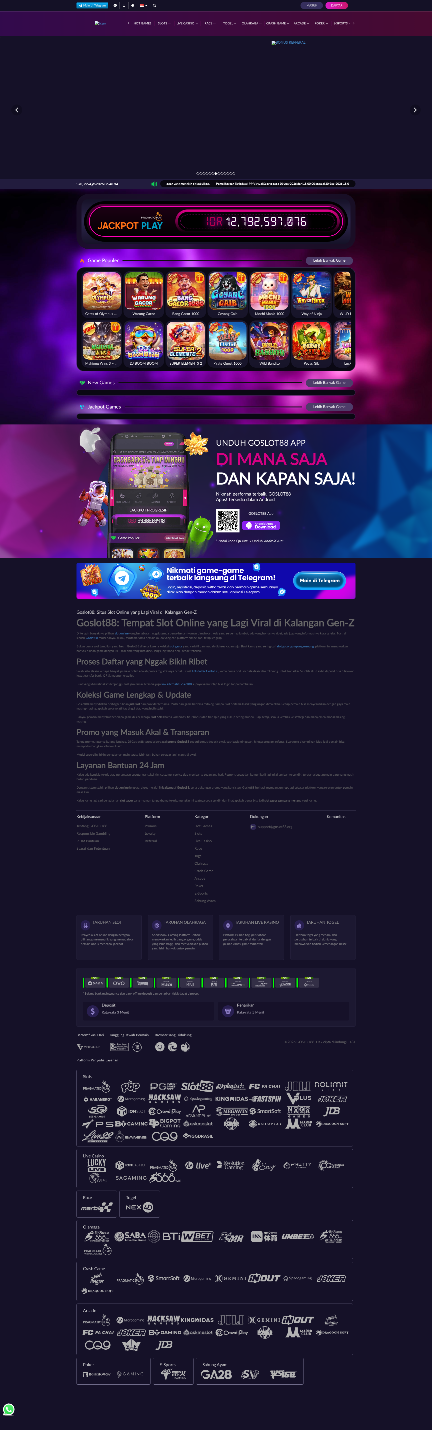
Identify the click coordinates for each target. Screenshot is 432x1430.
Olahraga (250, 23)
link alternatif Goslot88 (177, 684)
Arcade (300, 23)
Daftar (336, 5)
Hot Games (143, 23)
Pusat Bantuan (87, 841)
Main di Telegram (94, 5)
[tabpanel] (216, 110)
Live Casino (185, 23)
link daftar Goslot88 (205, 671)
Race (208, 23)
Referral (151, 841)
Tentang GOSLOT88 (91, 826)
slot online (121, 633)
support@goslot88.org (275, 827)
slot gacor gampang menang (295, 646)
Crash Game (276, 23)
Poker (320, 23)
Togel (228, 23)
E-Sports (341, 23)
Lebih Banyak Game (329, 260)
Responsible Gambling (93, 833)
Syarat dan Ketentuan (93, 848)
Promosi (151, 826)
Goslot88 (92, 637)
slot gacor (176, 646)
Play (152, 225)
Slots (163, 23)
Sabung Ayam (205, 901)
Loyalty (150, 833)
